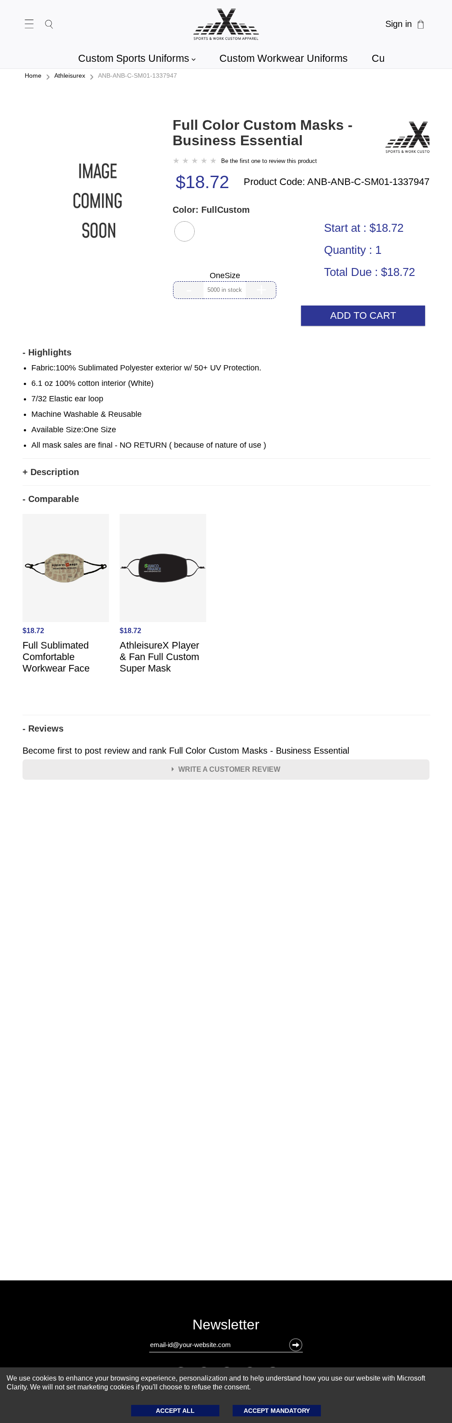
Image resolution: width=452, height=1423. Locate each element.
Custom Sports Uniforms (137, 58)
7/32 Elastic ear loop (67, 398)
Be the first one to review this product (269, 161)
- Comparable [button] (51, 498)
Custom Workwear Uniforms (283, 58)
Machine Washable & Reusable (86, 414)
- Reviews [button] (43, 728)
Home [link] (33, 75)
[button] (184, 231)
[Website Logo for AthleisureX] (226, 24)
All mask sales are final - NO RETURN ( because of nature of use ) (148, 445)
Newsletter (226, 1326)
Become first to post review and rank (186, 750)
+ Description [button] (51, 472)
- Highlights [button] (47, 352)
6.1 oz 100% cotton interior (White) (92, 383)
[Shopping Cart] (420, 24)
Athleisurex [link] (69, 75)
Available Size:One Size (73, 429)
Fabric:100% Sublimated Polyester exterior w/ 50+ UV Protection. (146, 367)
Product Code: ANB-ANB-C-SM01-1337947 (336, 181)
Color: (211, 210)
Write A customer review (229, 769)
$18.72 (202, 182)
